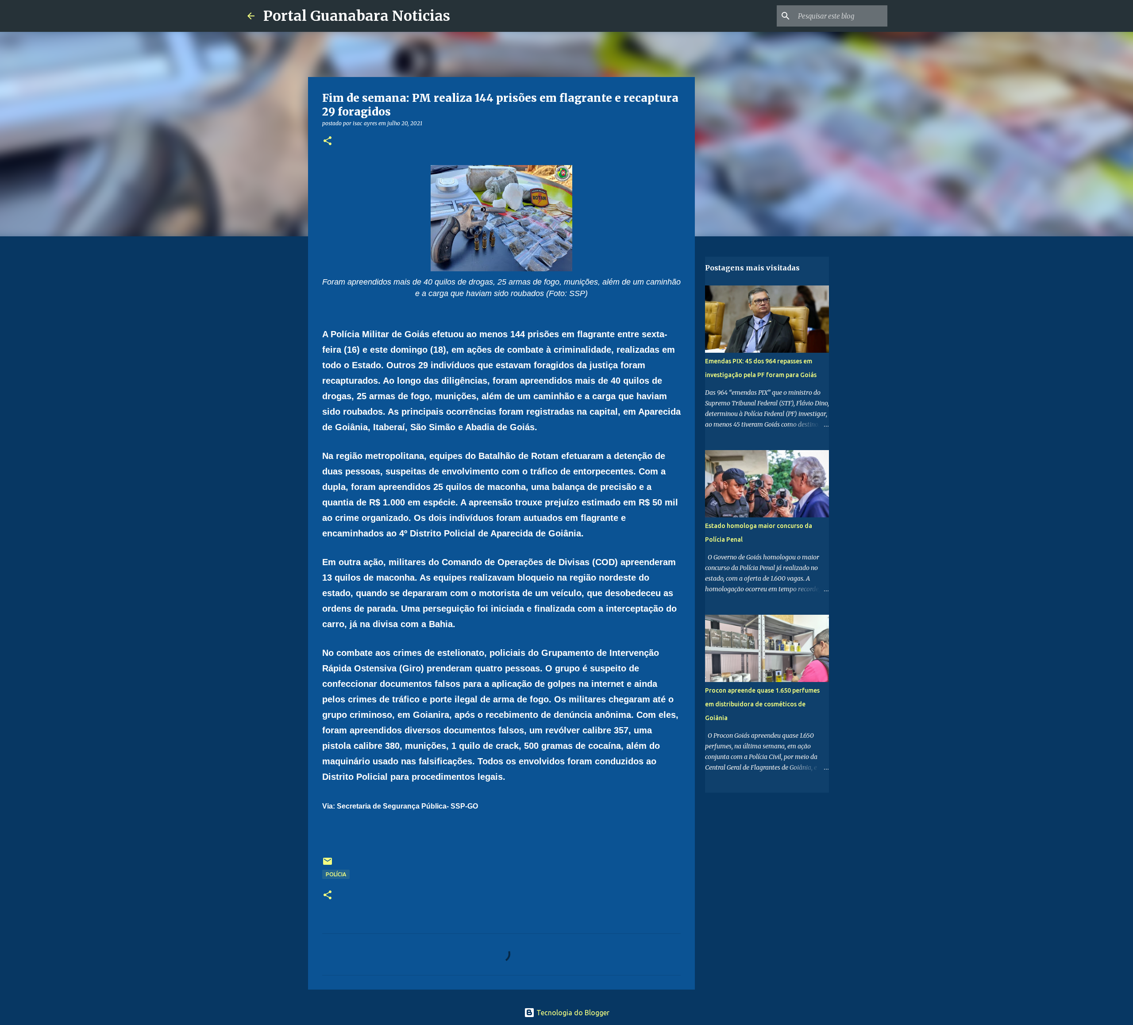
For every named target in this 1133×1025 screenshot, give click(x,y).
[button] (327, 141)
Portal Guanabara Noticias (356, 16)
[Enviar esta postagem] (327, 864)
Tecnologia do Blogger (572, 1013)
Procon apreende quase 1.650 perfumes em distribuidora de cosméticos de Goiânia (762, 704)
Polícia (336, 874)
